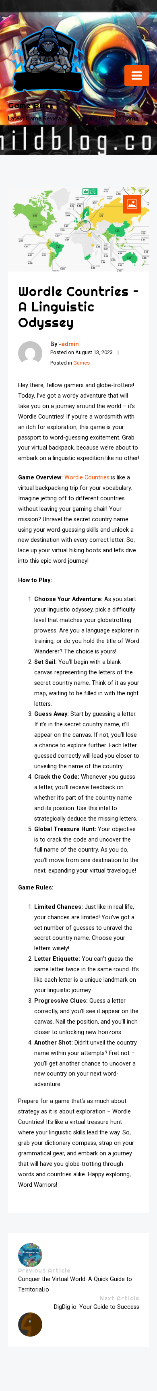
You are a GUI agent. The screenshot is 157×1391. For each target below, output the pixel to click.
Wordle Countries (86, 477)
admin (70, 344)
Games (81, 363)
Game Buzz (31, 105)
